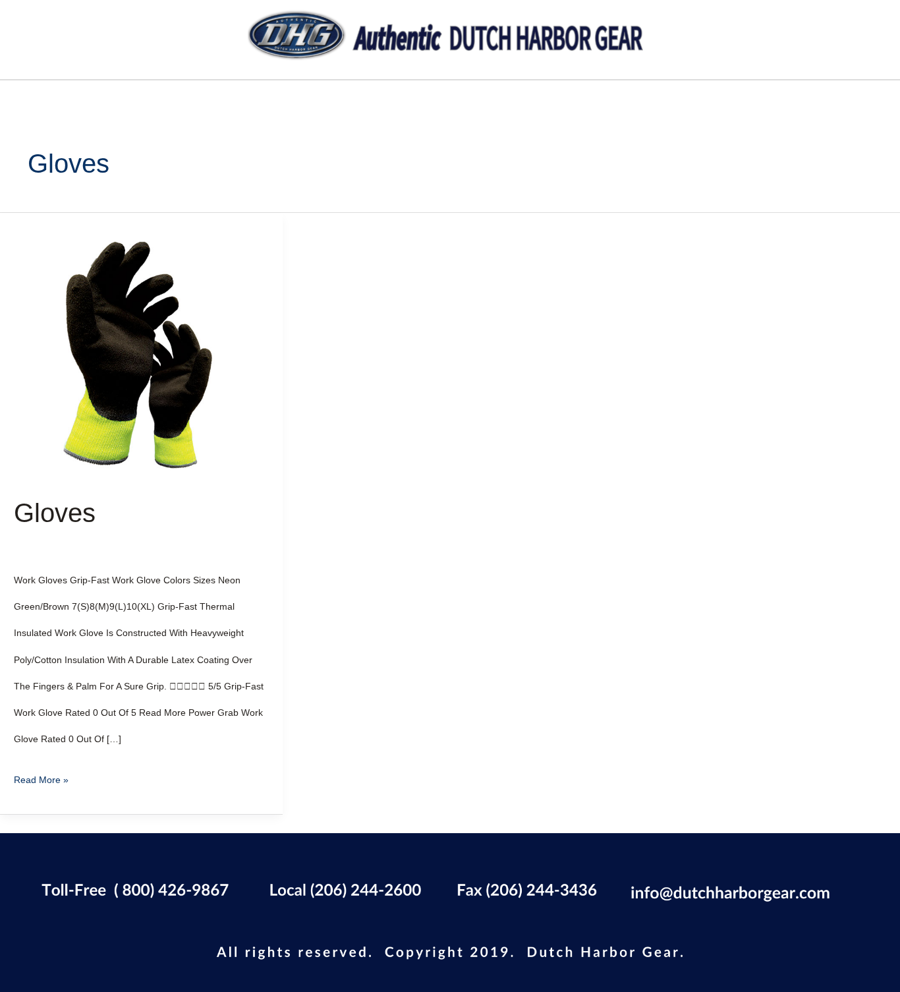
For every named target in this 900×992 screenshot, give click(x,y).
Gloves (55, 512)
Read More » (41, 776)
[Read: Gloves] (141, 353)
